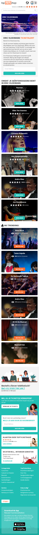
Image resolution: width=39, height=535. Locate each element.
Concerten (4, 471)
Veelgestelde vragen (27, 475)
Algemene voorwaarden (28, 495)
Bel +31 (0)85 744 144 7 (13, 388)
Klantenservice (25, 490)
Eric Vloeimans (11, 19)
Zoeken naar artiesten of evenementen (14, 10)
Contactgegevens (26, 478)
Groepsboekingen (7, 490)
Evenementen (6, 478)
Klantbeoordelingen (27, 471)
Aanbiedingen (5, 480)
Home (4, 19)
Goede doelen (24, 480)
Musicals (4, 475)
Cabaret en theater (7, 473)
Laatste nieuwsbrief (7, 482)
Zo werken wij (7, 461)
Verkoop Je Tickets (7, 493)
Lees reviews (7, 444)
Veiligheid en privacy (27, 493)
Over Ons (23, 473)
